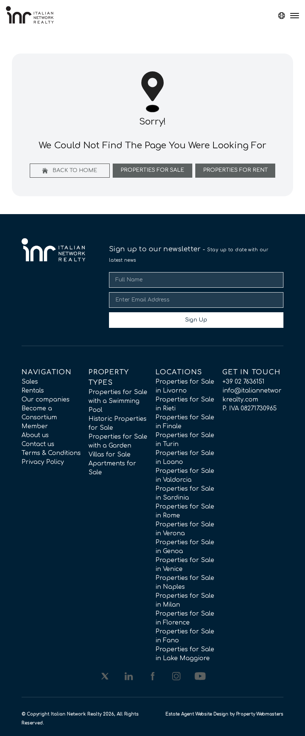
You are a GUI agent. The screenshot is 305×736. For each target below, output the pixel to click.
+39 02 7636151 (243, 381)
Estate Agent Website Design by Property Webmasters (224, 714)
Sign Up (196, 320)
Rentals (33, 390)
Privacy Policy (43, 462)
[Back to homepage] (30, 15)
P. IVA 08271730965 (249, 408)
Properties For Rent (235, 170)
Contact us (38, 444)
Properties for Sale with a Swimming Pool (118, 401)
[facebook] (152, 676)
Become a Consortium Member (39, 417)
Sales (30, 381)
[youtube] (200, 676)
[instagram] (176, 676)
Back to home (74, 170)
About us (35, 435)
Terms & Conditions (51, 453)
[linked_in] (129, 676)
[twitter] (105, 676)
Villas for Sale (110, 454)
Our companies (46, 399)
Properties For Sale (152, 170)
